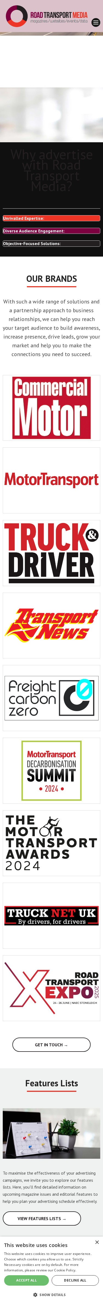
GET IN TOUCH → (51, 1044)
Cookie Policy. (65, 1270)
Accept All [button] (26, 1280)
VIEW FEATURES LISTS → (42, 1218)
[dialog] (51, 1270)
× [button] (97, 1242)
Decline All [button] (75, 1280)
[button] (51, 1294)
